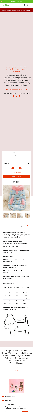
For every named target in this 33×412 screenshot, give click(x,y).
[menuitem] (21, 5)
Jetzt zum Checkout (16, 176)
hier (21, 1)
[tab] (8, 226)
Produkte (13, 66)
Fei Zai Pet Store (25, 93)
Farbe (16, 161)
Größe (16, 155)
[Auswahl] (20, 168)
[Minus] (12, 168)
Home (7, 66)
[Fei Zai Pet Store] (6, 5)
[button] (1, 1)
